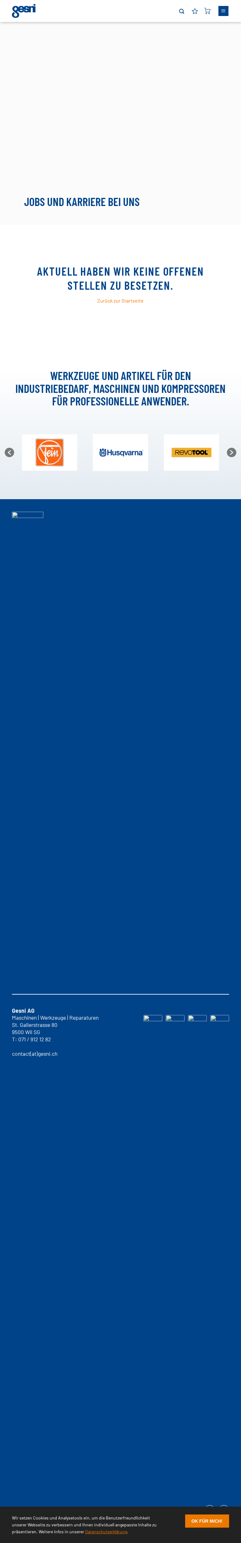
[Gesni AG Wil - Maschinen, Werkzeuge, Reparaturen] (23, 11)
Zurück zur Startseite (120, 301)
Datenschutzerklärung (106, 1531)
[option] (49, 452)
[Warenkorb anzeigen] (207, 11)
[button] (181, 11)
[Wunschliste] (195, 11)
